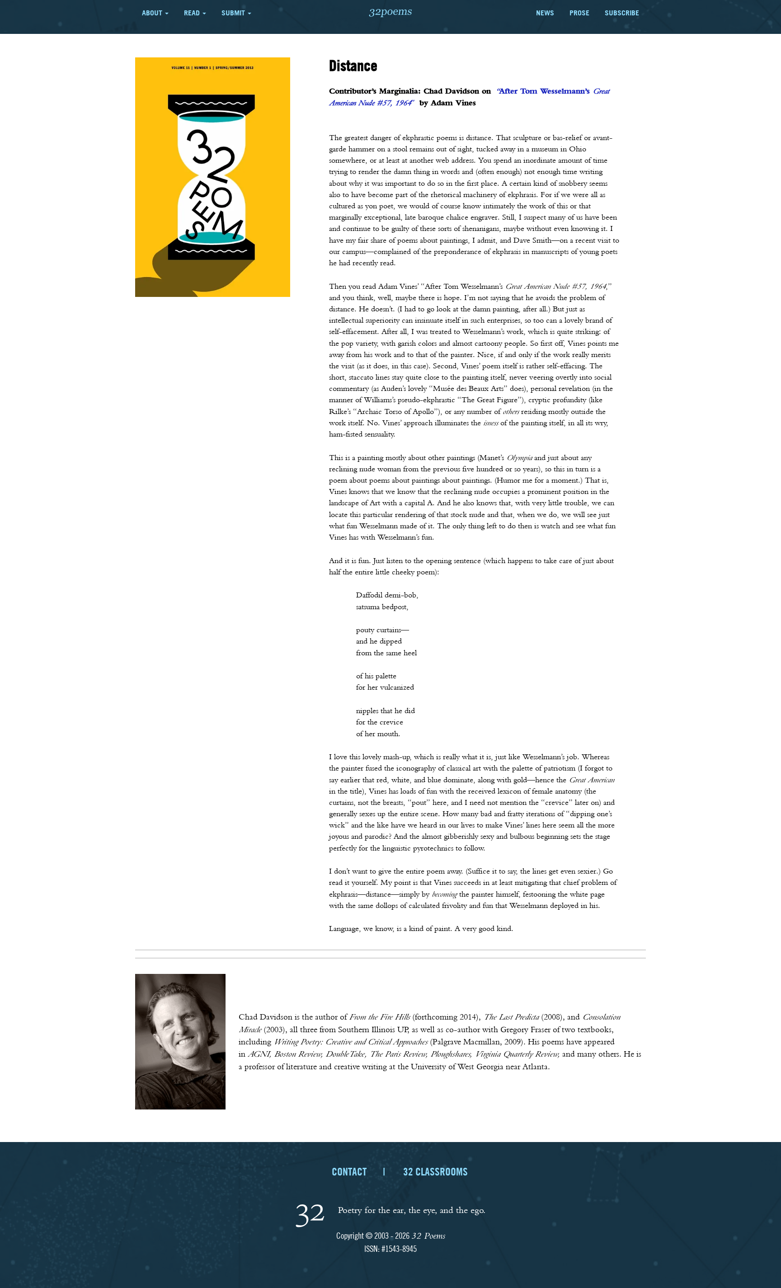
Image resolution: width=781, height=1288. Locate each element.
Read (193, 12)
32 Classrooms (435, 1171)
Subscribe (622, 12)
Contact (349, 1171)
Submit (234, 12)
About (153, 12)
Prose (579, 12)
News (545, 12)
